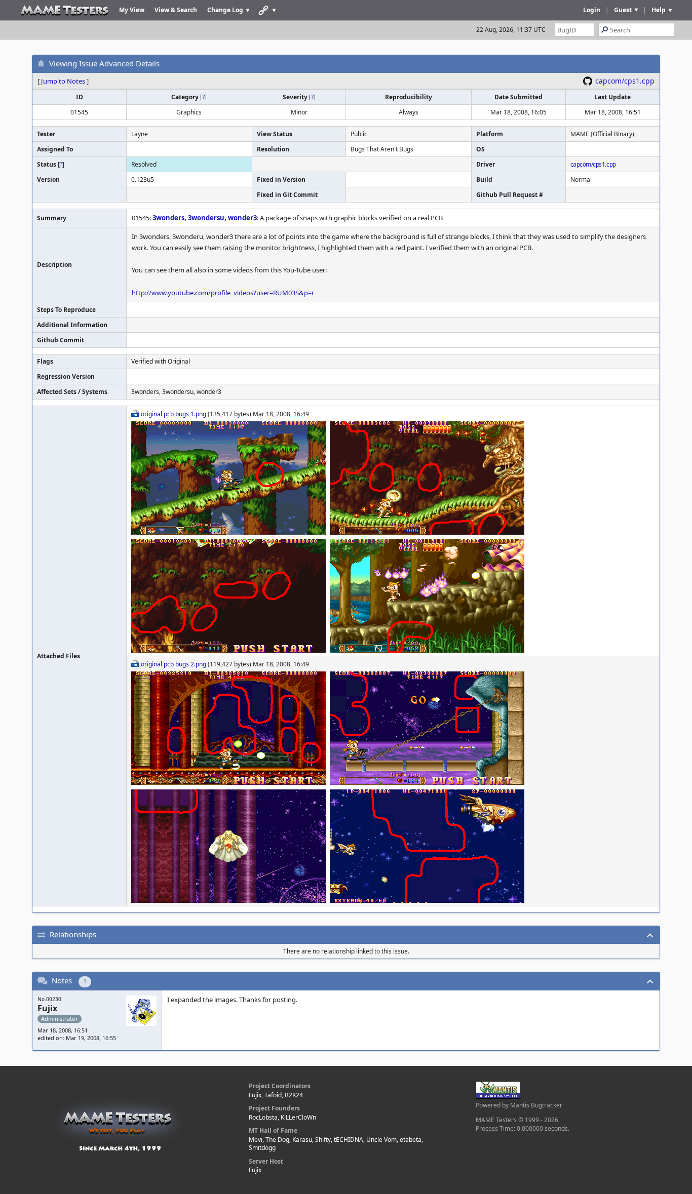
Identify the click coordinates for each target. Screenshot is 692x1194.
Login (591, 10)
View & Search (176, 10)
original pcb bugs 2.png (173, 664)
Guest (623, 10)
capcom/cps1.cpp (625, 81)
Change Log (225, 10)
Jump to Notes (63, 81)
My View (131, 10)
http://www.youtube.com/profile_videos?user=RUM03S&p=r (223, 292)
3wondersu (206, 217)
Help (658, 10)
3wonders (168, 217)
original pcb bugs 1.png (173, 414)
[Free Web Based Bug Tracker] (498, 1096)
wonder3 (242, 217)
